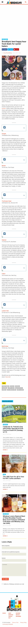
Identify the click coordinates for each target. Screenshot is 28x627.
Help (9, 618)
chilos (12, 386)
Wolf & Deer (5, 346)
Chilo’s (3, 273)
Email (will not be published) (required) (10, 551)
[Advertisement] (14, 19)
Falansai (4, 240)
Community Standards (8, 624)
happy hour (11, 388)
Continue (5, 449)
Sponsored (5, 424)
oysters (4, 108)
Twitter (18, 614)
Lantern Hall (5, 311)
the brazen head (12, 389)
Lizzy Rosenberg (7, 53)
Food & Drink (4, 39)
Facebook (18, 613)
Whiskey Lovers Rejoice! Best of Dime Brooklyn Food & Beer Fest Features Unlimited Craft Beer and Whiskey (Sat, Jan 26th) (14, 519)
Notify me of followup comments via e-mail (14, 584)
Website (4, 558)
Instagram (18, 616)
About (9, 613)
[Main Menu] (2, 2)
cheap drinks (5, 386)
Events (4, 613)
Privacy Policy (23, 622)
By (24, 127)
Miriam (4, 165)
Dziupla (4, 133)
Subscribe (7, 377)
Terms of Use (15, 622)
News (4, 474)
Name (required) (5, 545)
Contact (10, 616)
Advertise (10, 614)
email (16, 49)
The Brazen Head (6, 201)
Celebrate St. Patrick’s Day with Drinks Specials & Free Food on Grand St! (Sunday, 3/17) (13, 429)
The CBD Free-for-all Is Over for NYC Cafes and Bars (13, 477)
